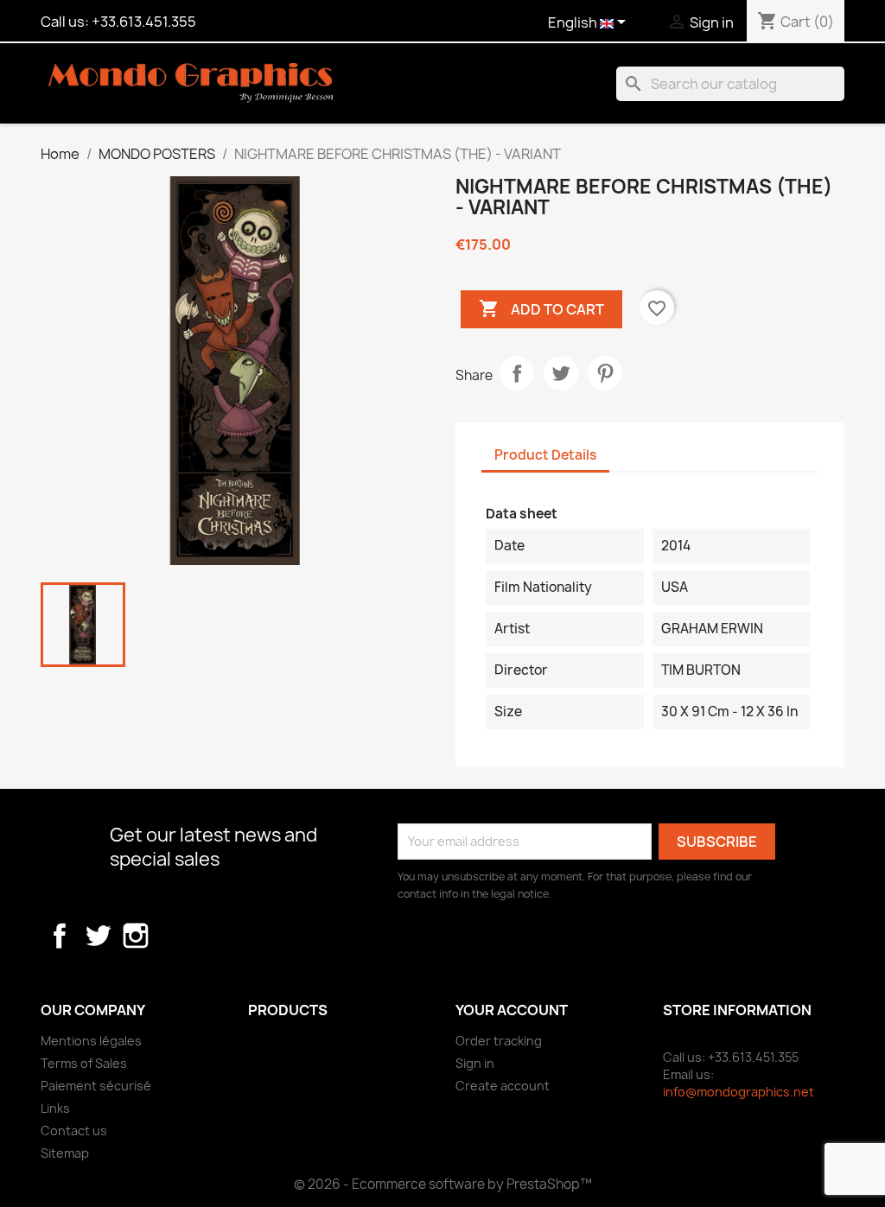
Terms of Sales (84, 1063)
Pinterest (605, 373)
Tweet (561, 373)
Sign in (474, 1063)
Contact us (74, 1130)
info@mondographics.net (738, 1091)
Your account (511, 1010)
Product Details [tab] (545, 455)
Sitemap (65, 1153)
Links (55, 1108)
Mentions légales (91, 1040)
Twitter (97, 935)
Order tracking (498, 1040)
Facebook (59, 935)
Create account (502, 1085)
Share (517, 373)
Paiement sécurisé (96, 1085)
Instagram (135, 935)
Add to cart (541, 308)
